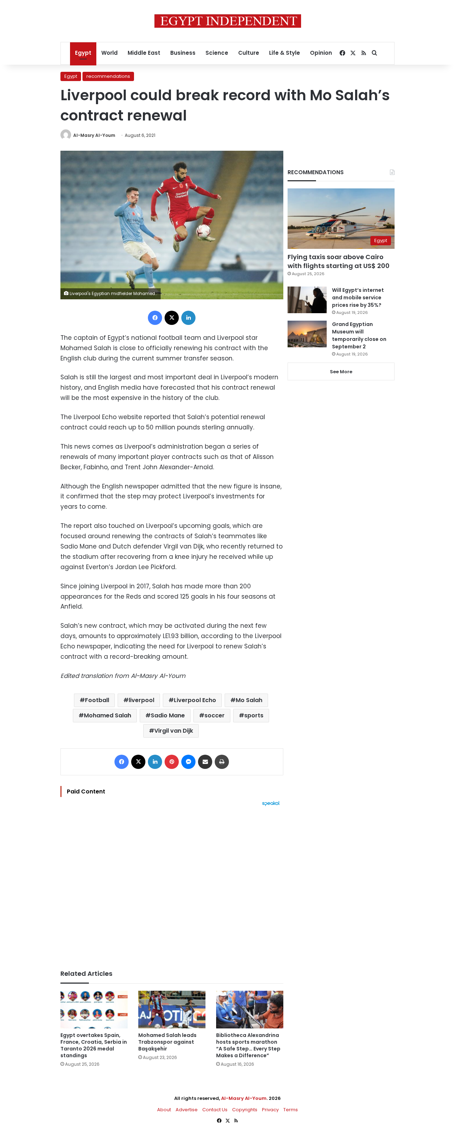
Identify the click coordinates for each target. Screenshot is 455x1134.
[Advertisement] (171, 884)
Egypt (83, 53)
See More (341, 371)
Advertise (187, 1109)
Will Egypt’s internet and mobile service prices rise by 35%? (358, 298)
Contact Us (215, 1109)
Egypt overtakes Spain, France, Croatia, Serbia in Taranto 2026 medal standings (93, 1045)
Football (97, 700)
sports (253, 715)
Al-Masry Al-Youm (94, 135)
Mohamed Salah (107, 715)
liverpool (141, 700)
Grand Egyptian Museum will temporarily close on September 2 (359, 335)
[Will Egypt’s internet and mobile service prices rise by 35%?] (307, 300)
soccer (214, 715)
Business (183, 53)
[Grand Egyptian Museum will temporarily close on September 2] (307, 334)
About (164, 1109)
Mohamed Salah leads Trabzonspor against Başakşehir (167, 1042)
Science (216, 53)
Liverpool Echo (195, 700)
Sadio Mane (168, 715)
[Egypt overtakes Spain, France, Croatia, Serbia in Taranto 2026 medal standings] (94, 1010)
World (109, 53)
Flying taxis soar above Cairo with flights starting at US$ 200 (339, 261)
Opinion (321, 53)
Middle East (144, 53)
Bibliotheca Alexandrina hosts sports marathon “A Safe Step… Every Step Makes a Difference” (248, 1045)
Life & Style (284, 53)
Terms (290, 1109)
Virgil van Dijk (173, 731)
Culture (248, 53)
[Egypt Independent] (227, 21)
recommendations (108, 76)
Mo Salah (249, 700)
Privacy (270, 1109)
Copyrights (244, 1109)
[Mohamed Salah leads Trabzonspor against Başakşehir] (171, 1010)
